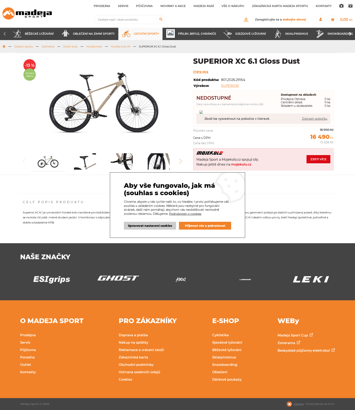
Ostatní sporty (23, 46)
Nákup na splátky (133, 342)
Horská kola (94, 46)
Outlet (25, 365)
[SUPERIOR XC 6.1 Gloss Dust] (103, 100)
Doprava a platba (133, 335)
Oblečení (219, 372)
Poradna (27, 357)
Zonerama (287, 343)
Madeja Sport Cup (293, 335)
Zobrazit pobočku (314, 118)
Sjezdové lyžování (227, 342)
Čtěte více (200, 72)
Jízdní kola (70, 46)
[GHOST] (113, 279)
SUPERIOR (230, 86)
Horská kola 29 (120, 46)
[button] (180, 163)
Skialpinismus (224, 357)
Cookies (125, 379)
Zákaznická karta (133, 357)
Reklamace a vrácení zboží (141, 350)
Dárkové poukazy (227, 379)
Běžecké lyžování (226, 350)
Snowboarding (224, 365)
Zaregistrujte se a (280, 19)
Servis (25, 342)
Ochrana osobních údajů (139, 372)
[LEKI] (306, 280)
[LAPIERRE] (242, 280)
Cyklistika (47, 46)
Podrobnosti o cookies (185, 214)
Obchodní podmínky (136, 365)
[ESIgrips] (48, 280)
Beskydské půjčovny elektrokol (304, 350)
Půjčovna (28, 350)
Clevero (299, 403)
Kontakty (28, 372)
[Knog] (177, 280)
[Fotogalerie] (341, 6)
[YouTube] (350, 6)
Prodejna (28, 335)
